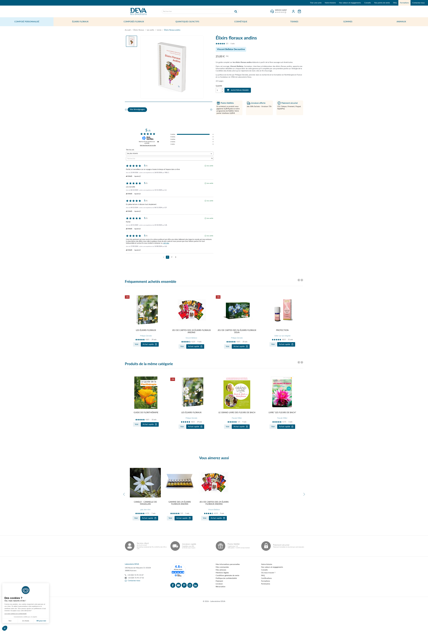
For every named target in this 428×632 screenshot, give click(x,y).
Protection (282, 330)
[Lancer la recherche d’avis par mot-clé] (212, 159)
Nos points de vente (382, 3)
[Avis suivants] (176, 257)
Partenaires (265, 584)
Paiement (219, 581)
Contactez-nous (418, 3)
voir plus (166, 243)
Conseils (367, 3)
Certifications (266, 578)
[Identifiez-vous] (293, 11)
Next (301, 280)
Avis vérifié (210, 165)
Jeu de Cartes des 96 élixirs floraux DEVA (237, 331)
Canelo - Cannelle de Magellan (145, 503)
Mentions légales (222, 573)
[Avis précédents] (163, 257)
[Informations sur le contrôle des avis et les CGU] (158, 142)
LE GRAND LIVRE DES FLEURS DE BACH (236, 413)
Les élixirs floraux (146, 330)
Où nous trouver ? (268, 573)
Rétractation (220, 587)
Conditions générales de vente (227, 575)
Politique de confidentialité (226, 578)
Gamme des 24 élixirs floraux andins (180, 503)
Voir (136, 344)
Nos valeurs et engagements (350, 3)
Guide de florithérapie (146, 413)
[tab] (137, 109)
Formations (404, 3)
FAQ (395, 3)
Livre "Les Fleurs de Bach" (282, 413)
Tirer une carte (315, 3)
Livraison (219, 584)
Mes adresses (221, 570)
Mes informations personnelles (228, 564)
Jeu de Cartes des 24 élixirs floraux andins (191, 331)
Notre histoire (330, 3)
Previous (298, 280)
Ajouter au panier (238, 90)
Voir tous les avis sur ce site (148, 145)
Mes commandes (222, 567)
